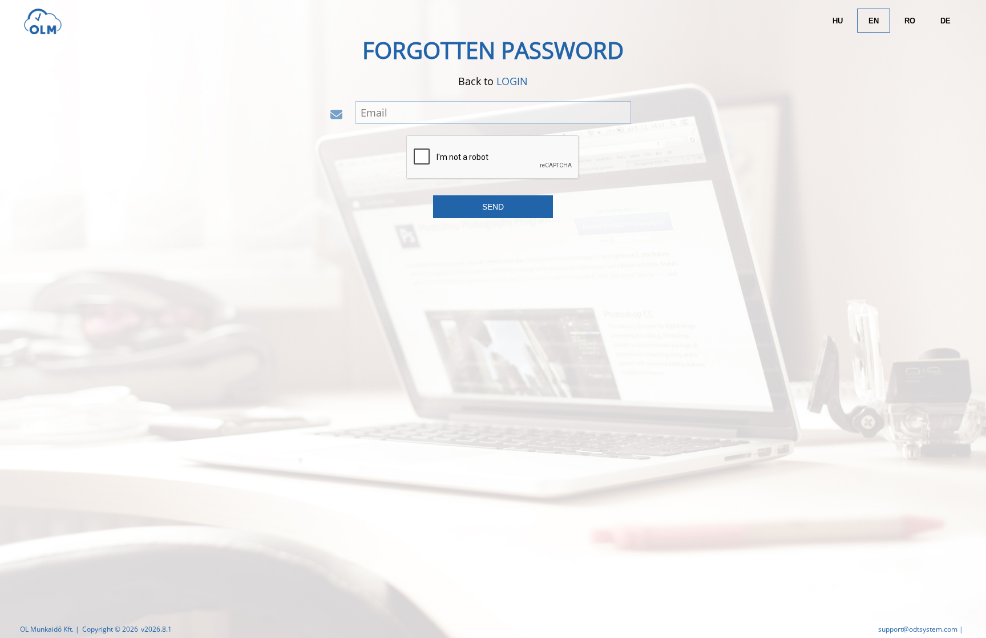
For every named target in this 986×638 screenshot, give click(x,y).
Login (512, 81)
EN (873, 21)
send (493, 206)
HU (838, 21)
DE (945, 21)
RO (909, 21)
